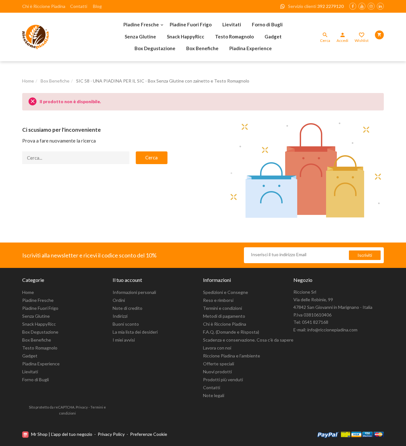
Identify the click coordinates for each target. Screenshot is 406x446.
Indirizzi (120, 316)
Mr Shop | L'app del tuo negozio (61, 434)
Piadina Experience (250, 48)
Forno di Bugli (267, 24)
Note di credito (127, 308)
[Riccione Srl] (57, 37)
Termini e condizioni (222, 308)
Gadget (273, 36)
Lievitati (231, 24)
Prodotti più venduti (223, 379)
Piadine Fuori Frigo (191, 24)
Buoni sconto (126, 324)
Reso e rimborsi (218, 300)
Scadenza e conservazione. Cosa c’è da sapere (248, 340)
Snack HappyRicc (185, 36)
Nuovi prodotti (217, 371)
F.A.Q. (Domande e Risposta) (231, 332)
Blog (97, 6)
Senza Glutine (140, 36)
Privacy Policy (111, 434)
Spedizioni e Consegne (225, 292)
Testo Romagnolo (234, 36)
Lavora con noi (217, 347)
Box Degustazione (154, 48)
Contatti (78, 6)
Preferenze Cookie (148, 434)
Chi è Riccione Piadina (43, 6)
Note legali (213, 395)
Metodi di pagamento (224, 316)
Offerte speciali (218, 363)
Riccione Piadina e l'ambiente (231, 355)
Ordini (119, 300)
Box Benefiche (202, 48)
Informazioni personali (134, 292)
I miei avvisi (124, 340)
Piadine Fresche (141, 24)
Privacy (82, 407)
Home (28, 292)
